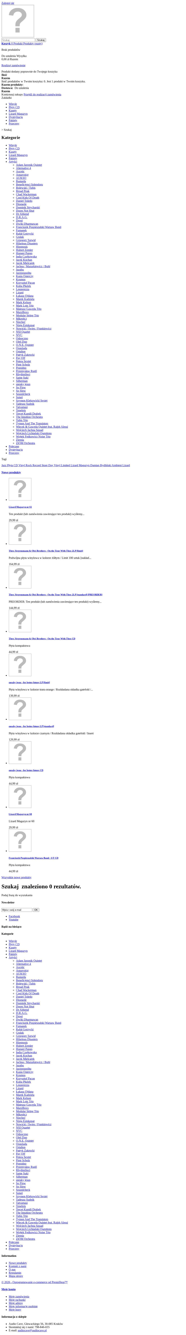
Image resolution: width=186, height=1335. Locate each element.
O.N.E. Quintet (25, 344)
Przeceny (14, 123)
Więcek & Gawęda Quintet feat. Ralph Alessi (42, 426)
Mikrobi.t (21, 318)
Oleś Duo (21, 341)
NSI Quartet (23, 331)
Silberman (22, 380)
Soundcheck (23, 394)
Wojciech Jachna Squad (29, 430)
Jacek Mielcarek (25, 263)
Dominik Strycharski (28, 207)
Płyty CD (14, 107)
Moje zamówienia (19, 1296)
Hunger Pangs (24, 253)
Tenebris (21, 410)
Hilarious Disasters (27, 243)
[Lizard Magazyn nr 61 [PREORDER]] (20, 499)
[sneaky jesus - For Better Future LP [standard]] (20, 719)
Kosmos (20, 279)
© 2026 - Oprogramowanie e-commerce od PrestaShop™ (34, 1282)
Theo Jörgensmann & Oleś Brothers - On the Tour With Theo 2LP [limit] (46, 550)
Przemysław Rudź (26, 371)
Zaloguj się (7, 3)
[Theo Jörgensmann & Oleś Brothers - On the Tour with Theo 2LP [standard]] (20, 587)
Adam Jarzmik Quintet (29, 164)
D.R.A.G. (21, 217)
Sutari (19, 397)
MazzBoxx (22, 312)
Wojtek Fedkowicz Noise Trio (33, 436)
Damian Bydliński (101, 465)
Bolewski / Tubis (25, 187)
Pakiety (13, 120)
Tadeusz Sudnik (25, 403)
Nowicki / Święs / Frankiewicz (33, 328)
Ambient (117, 465)
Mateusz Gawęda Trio (28, 308)
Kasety (13, 110)
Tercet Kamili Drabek (28, 413)
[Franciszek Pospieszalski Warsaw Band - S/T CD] (20, 850)
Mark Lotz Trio (25, 305)
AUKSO (21, 177)
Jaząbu (20, 269)
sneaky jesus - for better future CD (26, 770)
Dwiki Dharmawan (27, 223)
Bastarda (21, 181)
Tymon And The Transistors (32, 423)
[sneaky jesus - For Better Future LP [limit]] (20, 675)
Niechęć (20, 322)
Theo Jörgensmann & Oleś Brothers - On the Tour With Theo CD (42, 638)
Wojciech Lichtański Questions (34, 433)
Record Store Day (43, 465)
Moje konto (8, 1289)
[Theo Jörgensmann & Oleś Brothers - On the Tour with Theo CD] (20, 631)
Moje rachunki (17, 1299)
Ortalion (20, 351)
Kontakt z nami (17, 1266)
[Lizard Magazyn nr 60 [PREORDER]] (20, 807)
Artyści (13, 161)
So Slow (21, 390)
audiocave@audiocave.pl (32, 1330)
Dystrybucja (16, 117)
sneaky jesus (23, 384)
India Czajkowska (26, 256)
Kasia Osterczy (24, 276)
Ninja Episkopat (25, 325)
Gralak (20, 236)
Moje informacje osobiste (23, 1306)
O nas (12, 1269)
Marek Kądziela (25, 299)
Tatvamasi (22, 407)
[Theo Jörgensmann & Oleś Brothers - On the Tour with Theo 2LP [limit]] (20, 543)
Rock (29, 465)
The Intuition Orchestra (29, 416)
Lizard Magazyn (18, 113)
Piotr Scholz (23, 364)
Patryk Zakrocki (25, 354)
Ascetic (20, 171)
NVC (19, 335)
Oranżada (21, 348)
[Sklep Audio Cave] (17, 36)
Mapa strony (16, 1276)
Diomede (21, 204)
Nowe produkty (11, 472)
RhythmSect (23, 374)
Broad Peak (22, 191)
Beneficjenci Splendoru (29, 184)
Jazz (4, 465)
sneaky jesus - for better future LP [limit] (29, 682)
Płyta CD (13, 465)
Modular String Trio (27, 315)
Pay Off (20, 358)
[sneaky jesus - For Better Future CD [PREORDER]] (20, 763)
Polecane (14, 446)
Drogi (19, 220)
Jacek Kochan (24, 259)
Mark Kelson (23, 302)
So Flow (21, 387)
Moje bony (15, 1309)
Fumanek (21, 230)
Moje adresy (16, 1303)
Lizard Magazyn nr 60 (20, 814)
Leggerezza (22, 289)
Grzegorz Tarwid (26, 240)
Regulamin (15, 1272)
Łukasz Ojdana (24, 295)
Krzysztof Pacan (25, 282)
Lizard (19, 292)
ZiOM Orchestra (25, 443)
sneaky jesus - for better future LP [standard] (31, 726)
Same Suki (22, 377)
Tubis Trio (22, 420)
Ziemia (20, 439)
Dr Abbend (22, 213)
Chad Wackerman (26, 194)
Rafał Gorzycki (25, 233)
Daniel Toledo (24, 200)
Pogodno (21, 367)
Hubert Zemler (24, 250)
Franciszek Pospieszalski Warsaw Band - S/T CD (33, 858)
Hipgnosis (22, 246)
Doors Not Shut (25, 210)
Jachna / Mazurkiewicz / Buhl (33, 266)
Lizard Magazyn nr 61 (20, 507)
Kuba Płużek (23, 286)
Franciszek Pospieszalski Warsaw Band (38, 227)
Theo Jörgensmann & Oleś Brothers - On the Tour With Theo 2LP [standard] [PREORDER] (55, 594)
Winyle (13, 103)
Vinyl (22, 465)
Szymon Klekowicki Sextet (31, 400)
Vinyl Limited (62, 465)
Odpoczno (22, 338)
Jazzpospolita (23, 272)
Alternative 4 (23, 168)
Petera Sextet (23, 361)
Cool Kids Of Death (27, 197)
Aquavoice (22, 174)
